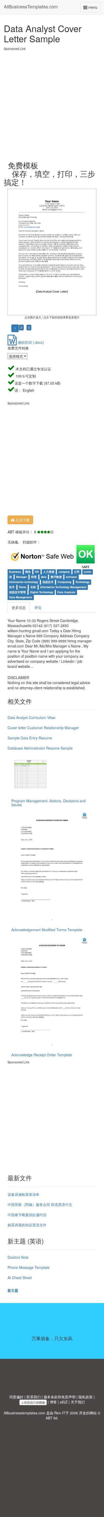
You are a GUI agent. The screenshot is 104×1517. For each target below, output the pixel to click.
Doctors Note (18, 1257)
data (43, 577)
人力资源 (48, 572)
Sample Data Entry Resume (30, 737)
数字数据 (56, 577)
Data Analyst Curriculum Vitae (31, 717)
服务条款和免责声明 (59, 1396)
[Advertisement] (52, 103)
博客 (53, 1401)
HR (37, 572)
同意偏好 (16, 1396)
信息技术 (48, 582)
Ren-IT (59, 1412)
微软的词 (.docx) (30, 342)
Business (15, 572)
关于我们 (78, 1401)
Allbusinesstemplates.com (24, 1412)
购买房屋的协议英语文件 (27, 1224)
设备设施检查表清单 (23, 1194)
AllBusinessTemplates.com (31, 6)
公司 (77, 572)
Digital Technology (41, 592)
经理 (34, 577)
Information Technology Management (63, 587)
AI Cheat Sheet (20, 1277)
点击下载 (22, 519)
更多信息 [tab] (19, 607)
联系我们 (34, 1396)
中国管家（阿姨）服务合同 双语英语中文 (40, 1204)
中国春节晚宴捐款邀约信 (27, 1214)
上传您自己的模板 (33, 1402)
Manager (21, 577)
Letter (87, 572)
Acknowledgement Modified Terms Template (46, 929)
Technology (82, 582)
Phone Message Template (28, 1267)
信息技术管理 (17, 592)
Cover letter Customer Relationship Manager (43, 727)
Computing (64, 582)
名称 (33, 587)
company (64, 572)
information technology (23, 582)
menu (93, 8)
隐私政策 (86, 1396)
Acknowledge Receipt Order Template (41, 1054)
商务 (28, 572)
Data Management (20, 597)
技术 (12, 587)
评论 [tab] (37, 607)
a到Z (64, 1401)
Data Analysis (66, 592)
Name (22, 587)
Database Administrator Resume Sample (40, 748)
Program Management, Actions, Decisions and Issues (48, 802)
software (71, 577)
